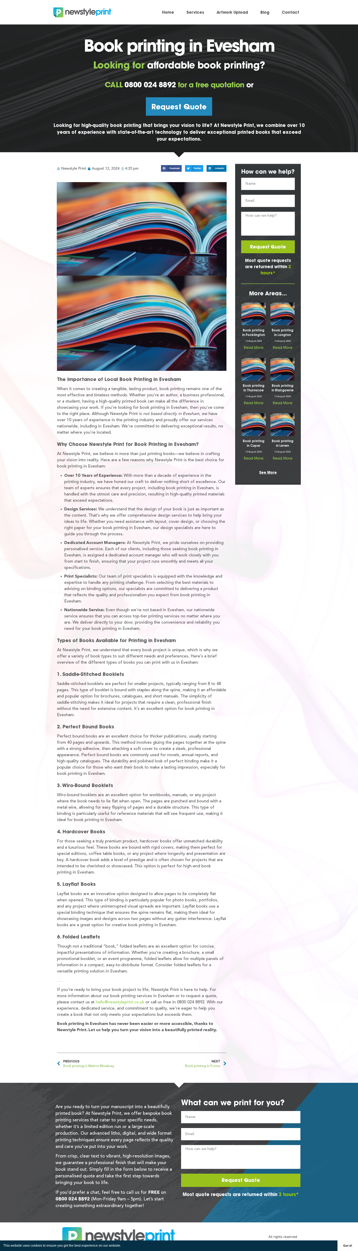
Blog (264, 12)
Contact (290, 12)
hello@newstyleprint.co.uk (120, 1002)
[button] (122, 1246)
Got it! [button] (347, 1245)
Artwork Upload (232, 12)
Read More (253, 347)
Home (168, 12)
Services (195, 12)
